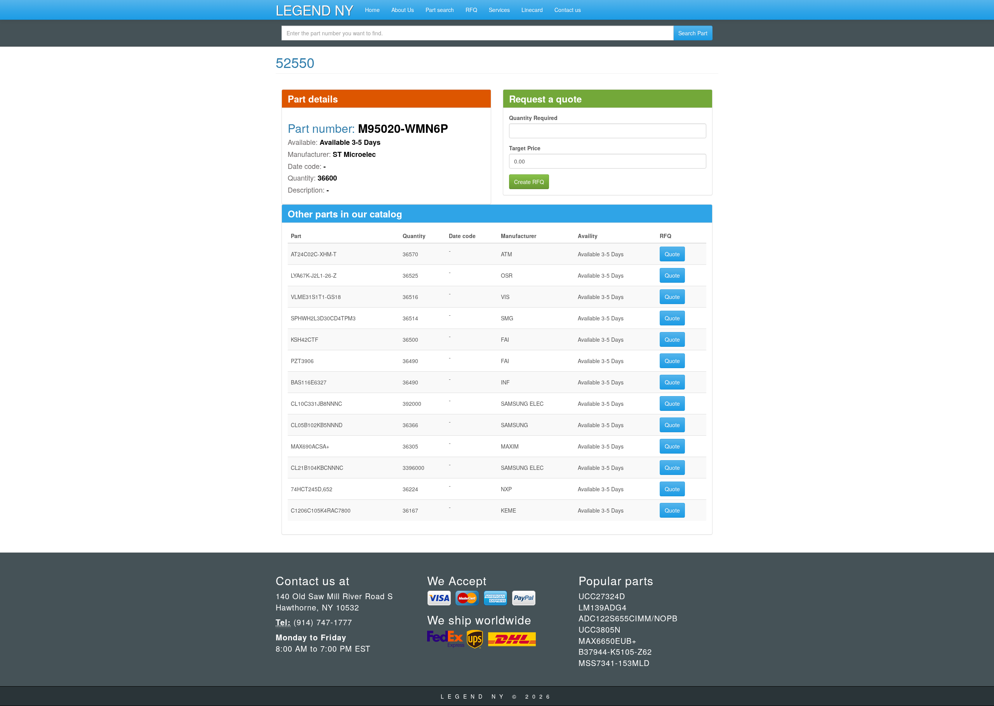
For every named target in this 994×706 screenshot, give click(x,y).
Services (499, 10)
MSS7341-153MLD (614, 662)
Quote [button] (672, 254)
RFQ (471, 10)
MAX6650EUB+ (608, 640)
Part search (440, 10)
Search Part (692, 33)
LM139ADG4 (603, 607)
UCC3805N (599, 629)
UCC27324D (602, 596)
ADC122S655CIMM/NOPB (628, 618)
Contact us (567, 10)
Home (372, 10)
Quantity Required (533, 118)
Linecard (532, 10)
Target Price (524, 148)
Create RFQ (529, 182)
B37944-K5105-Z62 (615, 651)
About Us (402, 10)
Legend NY (314, 9)
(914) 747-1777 (321, 622)
